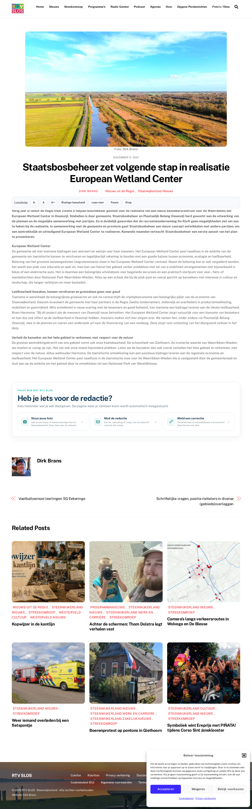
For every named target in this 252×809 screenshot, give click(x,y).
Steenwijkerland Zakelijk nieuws (120, 719)
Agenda (155, 6)
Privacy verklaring (205, 798)
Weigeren (198, 789)
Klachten (93, 775)
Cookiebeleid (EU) (82, 782)
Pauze (115, 202)
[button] (244, 755)
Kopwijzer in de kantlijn (33, 624)
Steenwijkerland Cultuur (191, 708)
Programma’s (97, 6)
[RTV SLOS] (18, 11)
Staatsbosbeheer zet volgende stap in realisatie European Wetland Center (126, 172)
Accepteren (166, 789)
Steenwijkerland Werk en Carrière (122, 713)
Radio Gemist (120, 6)
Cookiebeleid (186, 798)
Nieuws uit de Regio (119, 191)
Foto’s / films (221, 6)
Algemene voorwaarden (116, 782)
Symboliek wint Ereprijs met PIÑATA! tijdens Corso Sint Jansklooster (201, 728)
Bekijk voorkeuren (231, 789)
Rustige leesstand (73, 202)
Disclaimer (144, 775)
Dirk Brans (88, 191)
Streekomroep (73, 6)
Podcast (139, 6)
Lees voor (98, 202)
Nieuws (54, 6)
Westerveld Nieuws (48, 617)
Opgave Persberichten (192, 6)
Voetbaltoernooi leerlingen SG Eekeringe (52, 499)
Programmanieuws (107, 607)
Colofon (76, 775)
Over (169, 6)
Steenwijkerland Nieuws (155, 191)
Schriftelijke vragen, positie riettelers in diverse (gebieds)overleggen (194, 501)
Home (40, 6)
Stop (128, 202)
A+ (53, 202)
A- (34, 202)
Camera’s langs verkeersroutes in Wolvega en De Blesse (198, 621)
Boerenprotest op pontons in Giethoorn (125, 730)
